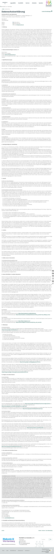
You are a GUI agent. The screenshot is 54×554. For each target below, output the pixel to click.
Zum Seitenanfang (49, 530)
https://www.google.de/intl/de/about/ (10, 329)
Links (7, 550)
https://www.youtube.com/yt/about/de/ (35, 427)
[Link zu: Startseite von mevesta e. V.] (48, 3)
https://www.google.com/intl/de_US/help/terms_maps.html (14, 406)
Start (3, 550)
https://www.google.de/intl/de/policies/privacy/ (33, 408)
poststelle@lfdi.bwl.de (9, 517)
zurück (3, 530)
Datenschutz (20, 550)
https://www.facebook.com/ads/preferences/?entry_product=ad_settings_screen (33, 314)
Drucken (43, 530)
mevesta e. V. (4, 3)
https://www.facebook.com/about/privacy (27, 313)
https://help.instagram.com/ (24, 321)
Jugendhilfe (13, 3)
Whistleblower (13, 550)
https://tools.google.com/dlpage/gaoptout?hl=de (30, 361)
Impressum (27, 550)
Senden (39, 530)
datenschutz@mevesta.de (10, 54)
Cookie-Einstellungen (47, 11)
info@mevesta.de (20, 24)
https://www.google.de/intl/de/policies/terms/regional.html (37, 403)
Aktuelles (34, 3)
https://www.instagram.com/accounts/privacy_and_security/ (28, 322)
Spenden (41, 3)
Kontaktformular (23, 544)
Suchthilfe (20, 3)
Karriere (27, 3)
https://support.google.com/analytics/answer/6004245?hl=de (15, 372)
